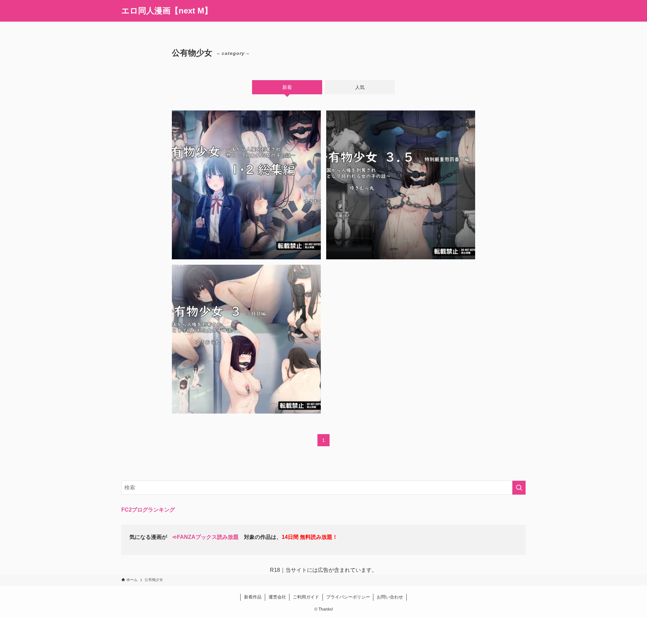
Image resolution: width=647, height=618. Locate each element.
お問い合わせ (390, 596)
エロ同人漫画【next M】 (166, 11)
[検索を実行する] (519, 488)
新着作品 (252, 596)
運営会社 (277, 596)
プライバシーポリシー (348, 596)
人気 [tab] (360, 87)
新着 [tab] (287, 87)
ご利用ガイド (306, 596)
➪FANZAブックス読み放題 (206, 537)
